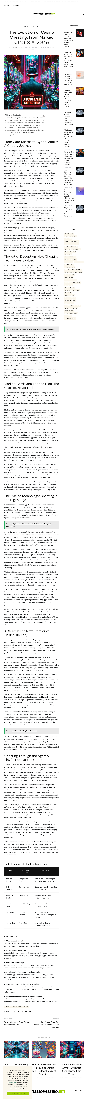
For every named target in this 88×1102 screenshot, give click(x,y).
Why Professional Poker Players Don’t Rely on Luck (17, 1023)
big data (67, 246)
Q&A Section (14, 135)
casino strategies (70, 256)
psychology (68, 300)
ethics (66, 272)
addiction (67, 233)
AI (72, 233)
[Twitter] (18, 1011)
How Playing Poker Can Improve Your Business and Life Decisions (46, 1024)
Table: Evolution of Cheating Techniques (22, 132)
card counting (76, 249)
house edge (68, 282)
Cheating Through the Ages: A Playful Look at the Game (25, 130)
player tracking (69, 290)
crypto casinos (69, 264)
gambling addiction (76, 272)
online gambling (70, 287)
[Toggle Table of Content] (43, 115)
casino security (16, 1006)
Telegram (75, 308)
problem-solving (70, 295)
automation (68, 239)
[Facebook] (15, 1011)
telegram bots (69, 310)
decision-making (69, 269)
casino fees (68, 254)
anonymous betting (70, 236)
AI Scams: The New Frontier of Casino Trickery (22, 128)
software (67, 308)
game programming (70, 280)
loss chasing (77, 282)
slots (78, 305)
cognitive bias (78, 262)
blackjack (74, 246)
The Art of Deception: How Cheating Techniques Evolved (26, 120)
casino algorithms (70, 251)
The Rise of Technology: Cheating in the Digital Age (24, 125)
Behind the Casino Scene (32, 26)
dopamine (78, 269)
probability (68, 292)
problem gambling (70, 298)
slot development (70, 305)
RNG (74, 300)
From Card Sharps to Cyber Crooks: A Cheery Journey (25, 118)
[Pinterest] (22, 1011)
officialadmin (12, 47)
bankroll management (71, 241)
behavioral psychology (71, 244)
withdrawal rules (70, 318)
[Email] (26, 1011)
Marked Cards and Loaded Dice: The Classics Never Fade (26, 123)
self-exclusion (69, 303)
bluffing (67, 249)
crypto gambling (70, 267)
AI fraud (7, 1006)
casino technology (70, 259)
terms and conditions (71, 313)
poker (77, 290)
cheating (25, 1006)
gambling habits (69, 274)
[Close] (30, 1068)
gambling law (69, 277)
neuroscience (69, 285)
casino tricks (69, 262)
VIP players (68, 315)
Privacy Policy (12, 1083)
